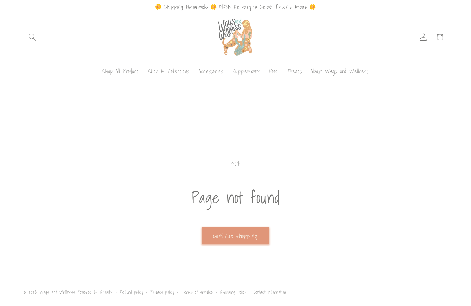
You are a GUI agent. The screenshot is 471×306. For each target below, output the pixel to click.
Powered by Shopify (95, 291)
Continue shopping (235, 235)
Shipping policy (233, 292)
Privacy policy (162, 292)
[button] (32, 36)
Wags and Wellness (57, 291)
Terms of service (197, 292)
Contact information (270, 292)
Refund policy (131, 292)
